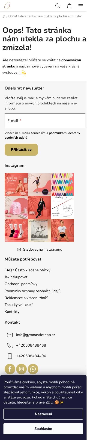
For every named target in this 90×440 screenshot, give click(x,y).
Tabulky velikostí (19, 304)
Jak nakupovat (16, 277)
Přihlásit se (21, 149)
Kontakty (12, 311)
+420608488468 (31, 345)
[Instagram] (21, 369)
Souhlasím (43, 428)
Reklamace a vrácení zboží (26, 297)
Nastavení (43, 414)
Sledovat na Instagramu (42, 249)
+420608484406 (31, 356)
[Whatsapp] (33, 369)
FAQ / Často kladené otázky (27, 270)
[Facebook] (10, 369)
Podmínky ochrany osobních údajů (32, 291)
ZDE (49, 402)
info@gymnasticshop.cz (35, 334)
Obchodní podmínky (21, 283)
